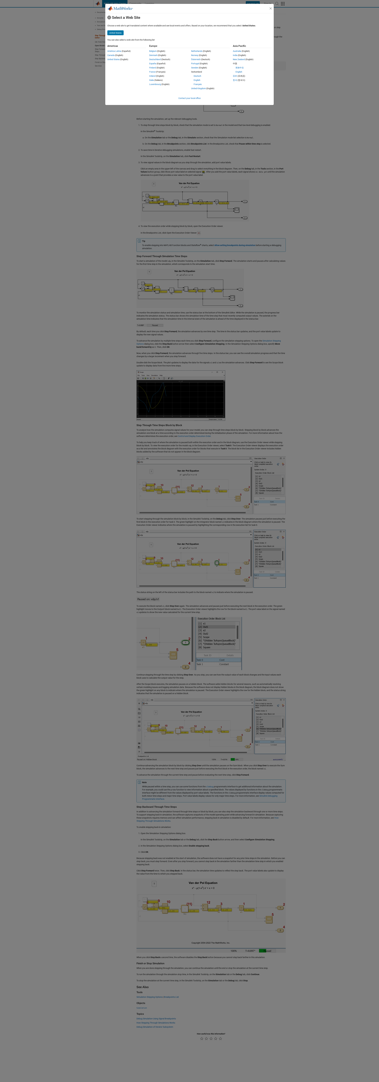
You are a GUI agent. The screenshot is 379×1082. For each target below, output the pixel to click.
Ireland (152, 76)
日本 (235, 76)
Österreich (196, 59)
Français (198, 84)
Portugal (195, 63)
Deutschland (155, 59)
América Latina (114, 51)
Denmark (153, 55)
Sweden (194, 67)
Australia (237, 51)
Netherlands (196, 51)
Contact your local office (189, 98)
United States (113, 59)
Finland (152, 67)
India (235, 55)
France (152, 72)
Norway (194, 55)
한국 (235, 80)
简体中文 (240, 67)
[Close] (271, 8)
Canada (111, 55)
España (152, 63)
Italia (151, 80)
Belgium (153, 51)
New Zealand (239, 59)
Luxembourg (155, 84)
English (197, 80)
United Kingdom (198, 88)
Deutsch (197, 76)
